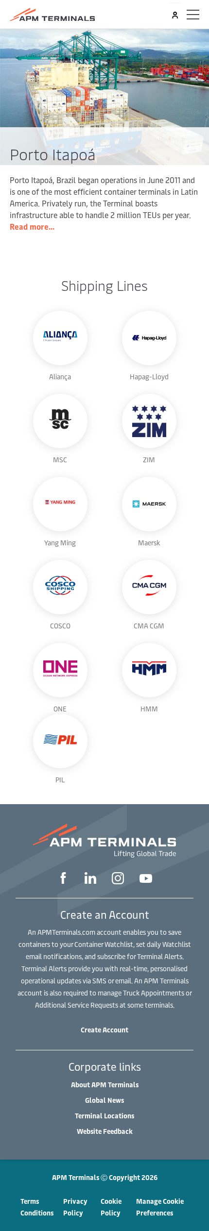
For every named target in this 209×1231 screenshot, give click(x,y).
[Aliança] (60, 338)
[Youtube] (145, 879)
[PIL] (60, 741)
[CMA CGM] (149, 587)
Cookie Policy (111, 1207)
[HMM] (149, 670)
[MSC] (60, 421)
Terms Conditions (36, 1207)
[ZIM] (149, 421)
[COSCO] (60, 587)
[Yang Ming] (60, 504)
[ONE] (60, 670)
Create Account (104, 1029)
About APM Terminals (105, 1084)
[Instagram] (118, 879)
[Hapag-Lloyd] (149, 338)
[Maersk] (149, 504)
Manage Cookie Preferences (160, 1207)
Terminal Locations (104, 1115)
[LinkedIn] (90, 879)
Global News (104, 1100)
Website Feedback (105, 1131)
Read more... (32, 226)
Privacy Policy (75, 1207)
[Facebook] (63, 879)
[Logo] (52, 14)
